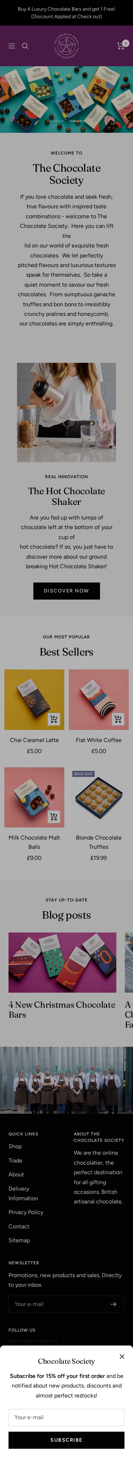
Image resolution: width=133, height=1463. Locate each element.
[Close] (122, 1356)
